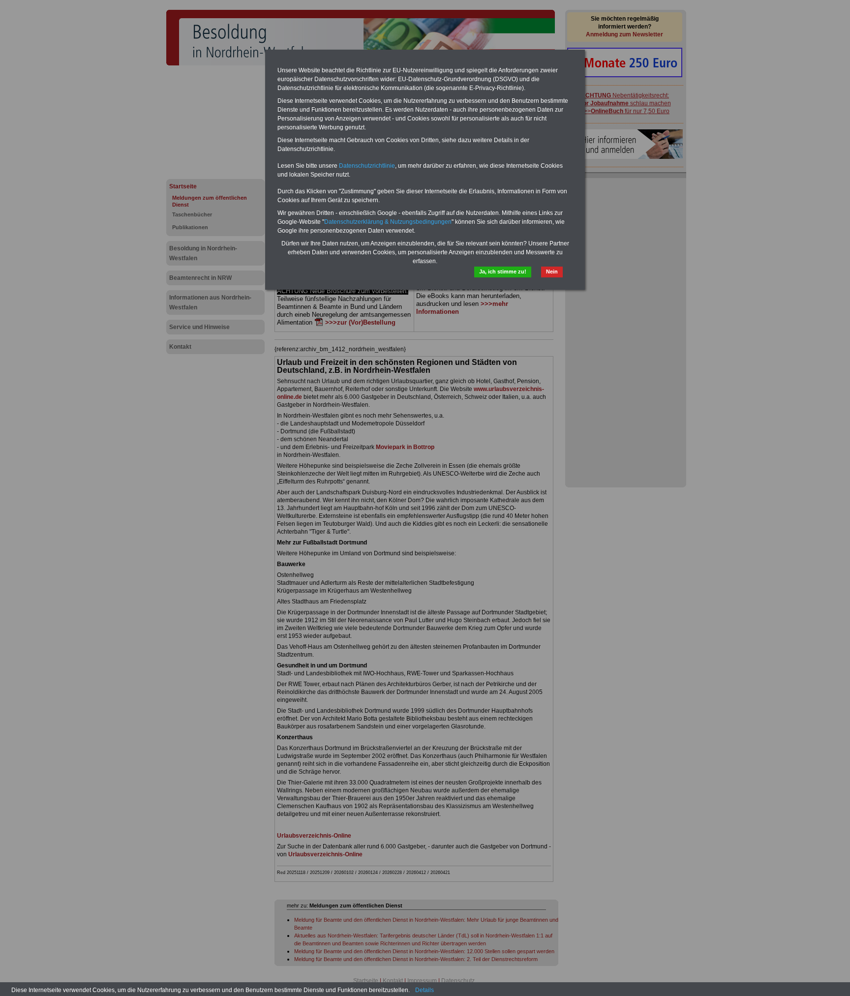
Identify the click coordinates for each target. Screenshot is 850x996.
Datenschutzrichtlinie (367, 165)
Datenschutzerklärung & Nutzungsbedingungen (388, 221)
